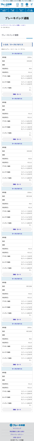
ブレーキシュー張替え (4, 10)
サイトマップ (17, 428)
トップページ (4, 25)
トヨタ (23, 25)
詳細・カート (17, 94)
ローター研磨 (13, 10)
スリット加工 (21, 10)
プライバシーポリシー (17, 434)
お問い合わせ (17, 437)
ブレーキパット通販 (30, 10)
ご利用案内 (26, 6)
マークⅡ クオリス (17, 53)
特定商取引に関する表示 (17, 431)
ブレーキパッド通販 (14, 25)
